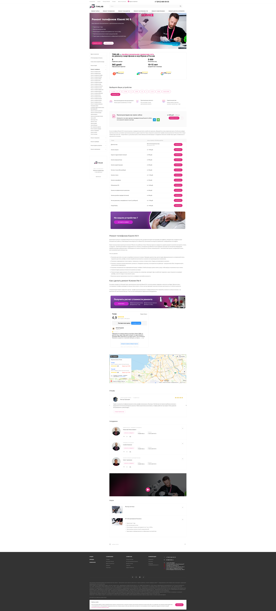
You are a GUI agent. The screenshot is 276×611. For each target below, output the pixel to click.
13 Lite (152, 91)
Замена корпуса (94, 114)
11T (119, 91)
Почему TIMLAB (129, 559)
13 (146, 91)
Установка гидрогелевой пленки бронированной (97, 108)
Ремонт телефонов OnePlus (96, 82)
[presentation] (109, 405)
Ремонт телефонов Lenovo (96, 87)
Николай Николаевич (129, 429)
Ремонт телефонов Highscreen (97, 89)
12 (131, 91)
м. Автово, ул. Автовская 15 (172, 565)
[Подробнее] (182, 507)
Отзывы (108, 559)
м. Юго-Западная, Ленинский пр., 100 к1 (175, 569)
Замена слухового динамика (96, 110)
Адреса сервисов (130, 567)
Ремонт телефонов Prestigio (96, 75)
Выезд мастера (129, 506)
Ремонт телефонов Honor (96, 102)
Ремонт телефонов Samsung (96, 103)
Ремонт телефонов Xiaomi (96, 100)
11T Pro (125, 91)
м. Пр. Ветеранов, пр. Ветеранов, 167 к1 (175, 566)
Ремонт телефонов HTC (95, 80)
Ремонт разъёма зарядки (96, 128)
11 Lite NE (113, 91)
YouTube (136, 577)
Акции (91, 556)
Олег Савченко (127, 460)
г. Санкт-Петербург (170, 562)
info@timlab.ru (141, 433)
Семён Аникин (127, 444)
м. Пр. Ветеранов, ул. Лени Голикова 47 (175, 564)
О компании (109, 556)
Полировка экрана (94, 105)
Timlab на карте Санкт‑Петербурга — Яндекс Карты (130, 346)
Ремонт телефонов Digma (96, 91)
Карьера (108, 565)
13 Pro (158, 91)
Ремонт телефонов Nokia (96, 84)
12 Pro (136, 91)
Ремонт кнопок (94, 132)
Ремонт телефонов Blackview (97, 93)
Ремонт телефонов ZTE (95, 71)
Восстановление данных (96, 126)
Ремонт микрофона (95, 130)
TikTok (143, 577)
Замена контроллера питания (97, 116)
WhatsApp (158, 119)
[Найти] (180, 6)
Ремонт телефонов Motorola (96, 86)
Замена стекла (94, 121)
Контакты (150, 561)
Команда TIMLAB (110, 561)
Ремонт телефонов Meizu (96, 96)
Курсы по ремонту (110, 563)
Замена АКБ (93, 117)
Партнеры (108, 567)
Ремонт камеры (94, 134)
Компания (93, 562)
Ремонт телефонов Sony (96, 73)
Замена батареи (94, 125)
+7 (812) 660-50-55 (162, 2)
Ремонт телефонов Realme (96, 77)
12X (142, 91)
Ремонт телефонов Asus (96, 95)
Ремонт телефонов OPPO (96, 78)
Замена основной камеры (96, 112)
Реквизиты (150, 559)
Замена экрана (94, 123)
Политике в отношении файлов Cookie (100, 607)
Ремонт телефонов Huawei (96, 98)
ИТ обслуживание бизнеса (133, 518)
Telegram (154, 119)
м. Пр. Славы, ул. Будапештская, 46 (174, 568)
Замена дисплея (94, 119)
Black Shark (166, 91)
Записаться (178, 144)
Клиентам (129, 556)
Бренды (92, 559)
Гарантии (128, 565)
